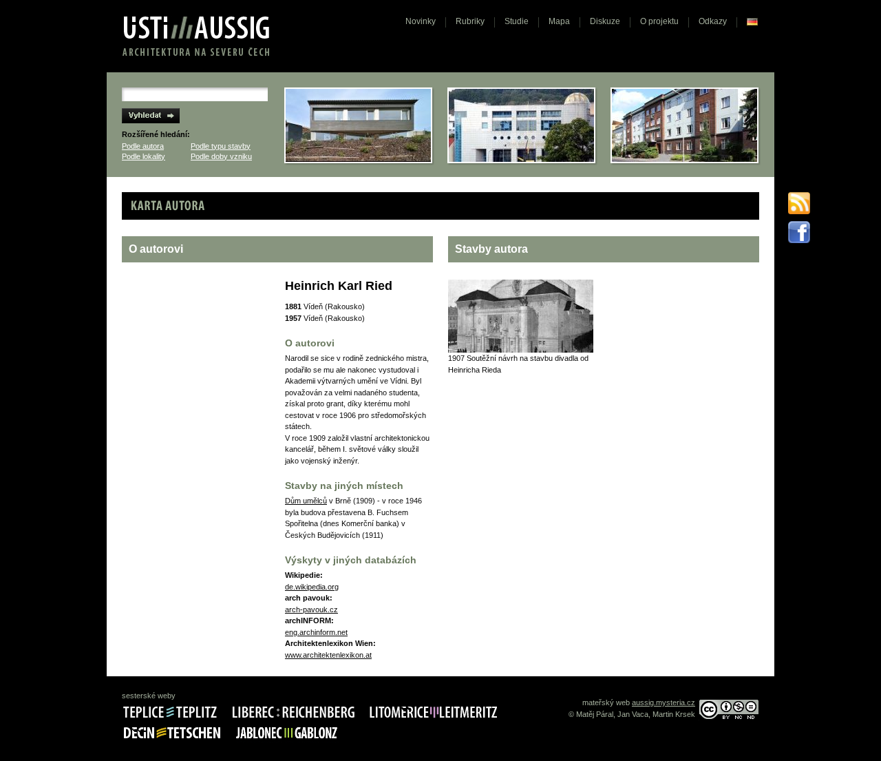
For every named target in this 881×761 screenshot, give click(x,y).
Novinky (420, 21)
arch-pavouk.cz (311, 609)
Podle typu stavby (221, 146)
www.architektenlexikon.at (328, 655)
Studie (517, 21)
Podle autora (143, 146)
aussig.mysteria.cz (663, 702)
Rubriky (470, 21)
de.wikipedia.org (312, 587)
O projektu (659, 21)
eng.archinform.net (316, 632)
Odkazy (713, 21)
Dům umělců (306, 501)
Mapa (559, 21)
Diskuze (605, 21)
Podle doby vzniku (221, 156)
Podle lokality (143, 156)
